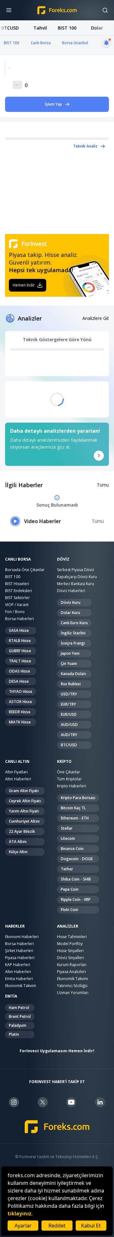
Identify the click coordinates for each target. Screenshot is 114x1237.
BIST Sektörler (17, 597)
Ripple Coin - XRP (76, 899)
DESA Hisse (19, 681)
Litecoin (68, 838)
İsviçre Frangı (73, 643)
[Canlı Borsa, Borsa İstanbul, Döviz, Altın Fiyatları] (57, 1127)
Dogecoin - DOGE (77, 858)
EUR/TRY (68, 704)
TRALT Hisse (20, 661)
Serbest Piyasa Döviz (75, 569)
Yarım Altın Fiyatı (24, 811)
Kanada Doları (73, 673)
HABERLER (15, 926)
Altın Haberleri (18, 779)
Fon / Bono (15, 611)
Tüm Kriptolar (69, 779)
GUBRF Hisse (20, 650)
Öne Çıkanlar (68, 772)
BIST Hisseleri (17, 583)
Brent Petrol (20, 1016)
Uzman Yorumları (72, 992)
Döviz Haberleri (71, 590)
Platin (14, 1034)
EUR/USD (69, 714)
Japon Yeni (70, 653)
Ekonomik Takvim (20, 985)
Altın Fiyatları (16, 772)
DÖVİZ (63, 559)
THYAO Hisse (20, 691)
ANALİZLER (67, 926)
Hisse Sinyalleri (70, 950)
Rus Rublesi (71, 684)
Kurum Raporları (71, 964)
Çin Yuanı (69, 663)
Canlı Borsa (41, 42)
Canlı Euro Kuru (74, 622)
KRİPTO (64, 761)
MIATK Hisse (20, 722)
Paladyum (17, 1025)
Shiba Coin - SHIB (76, 879)
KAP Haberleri (17, 964)
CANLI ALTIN (17, 761)
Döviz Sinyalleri (70, 957)
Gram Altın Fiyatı (24, 790)
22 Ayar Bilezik (22, 831)
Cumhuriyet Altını (24, 821)
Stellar (67, 828)
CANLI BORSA (18, 559)
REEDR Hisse (19, 712)
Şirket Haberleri (19, 950)
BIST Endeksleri (18, 590)
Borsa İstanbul (75, 42)
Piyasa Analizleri (71, 971)
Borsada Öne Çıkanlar (25, 569)
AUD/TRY (69, 734)
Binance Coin (72, 848)
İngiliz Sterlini (73, 633)
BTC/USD (69, 745)
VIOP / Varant (16, 604)
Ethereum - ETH (75, 818)
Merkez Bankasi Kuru (75, 583)
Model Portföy (70, 943)
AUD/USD (69, 724)
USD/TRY (69, 694)
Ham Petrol (19, 1007)
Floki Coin (69, 909)
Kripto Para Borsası (78, 797)
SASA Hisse (19, 630)
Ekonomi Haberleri (22, 936)
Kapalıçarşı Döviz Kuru (77, 576)
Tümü (103, 485)
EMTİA (11, 996)
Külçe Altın (18, 851)
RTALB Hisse (20, 640)
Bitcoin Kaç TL (73, 808)
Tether (67, 869)
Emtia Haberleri (19, 978)
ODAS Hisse (19, 671)
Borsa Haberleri (19, 618)
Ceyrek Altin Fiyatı (25, 801)
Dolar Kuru (70, 612)
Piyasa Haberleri (20, 957)
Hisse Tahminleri (72, 936)
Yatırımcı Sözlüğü (72, 985)
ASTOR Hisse (20, 701)
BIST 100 (11, 42)
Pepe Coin (70, 889)
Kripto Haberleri (71, 786)
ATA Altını (18, 841)
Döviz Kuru (70, 602)
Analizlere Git (95, 318)
